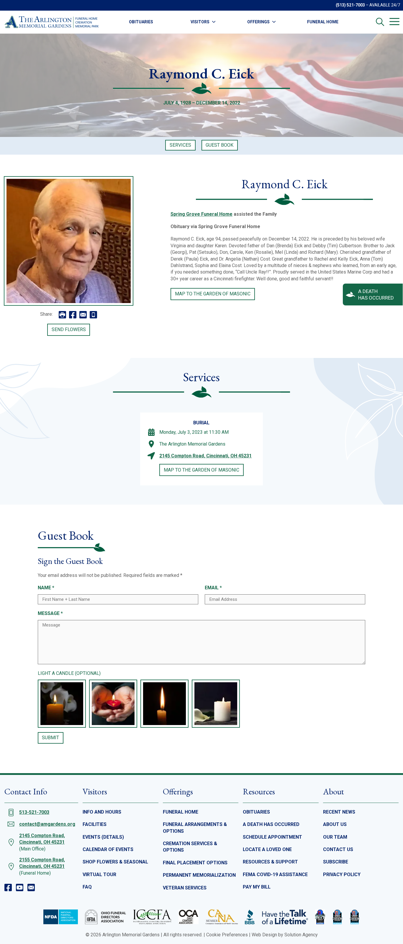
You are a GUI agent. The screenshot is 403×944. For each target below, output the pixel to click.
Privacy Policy (342, 874)
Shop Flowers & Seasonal (115, 862)
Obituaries (141, 21)
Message (50, 613)
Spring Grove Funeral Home (201, 214)
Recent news (339, 812)
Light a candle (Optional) (69, 673)
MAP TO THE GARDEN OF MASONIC (212, 294)
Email (213, 587)
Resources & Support (270, 862)
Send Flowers (69, 329)
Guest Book (219, 145)
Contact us (338, 849)
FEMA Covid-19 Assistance (275, 874)
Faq (87, 887)
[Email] (31, 887)
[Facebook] (8, 887)
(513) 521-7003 (350, 5)
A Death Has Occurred (271, 824)
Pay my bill (257, 887)
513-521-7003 (34, 812)
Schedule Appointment (272, 837)
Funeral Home (322, 21)
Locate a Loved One (267, 849)
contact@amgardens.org (47, 824)
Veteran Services (185, 888)
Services (180, 145)
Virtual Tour (99, 874)
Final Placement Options (195, 863)
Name (46, 587)
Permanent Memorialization (199, 875)
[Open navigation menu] (394, 21)
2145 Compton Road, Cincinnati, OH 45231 (205, 456)
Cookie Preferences (227, 935)
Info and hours (102, 812)
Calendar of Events (108, 849)
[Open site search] (380, 21)
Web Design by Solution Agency (285, 935)
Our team (335, 837)
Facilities (95, 824)
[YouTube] (19, 887)
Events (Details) (103, 837)
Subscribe (335, 862)
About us (335, 824)
